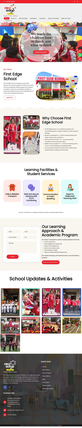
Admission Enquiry (48, 388)
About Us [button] (13, 18)
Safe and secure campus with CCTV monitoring (31, 197)
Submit (12, 257)
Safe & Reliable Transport (12, 195)
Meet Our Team (66, 18)
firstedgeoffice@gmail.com (15, 410)
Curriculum (42, 18)
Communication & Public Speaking (50, 196)
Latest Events (46, 385)
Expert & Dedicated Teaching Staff (69, 196)
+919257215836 (10, 1)
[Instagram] (9, 387)
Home (6, 18)
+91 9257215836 (11, 415)
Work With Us (46, 376)
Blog (43, 379)
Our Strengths (46, 373)
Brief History (46, 370)
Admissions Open (41, 60)
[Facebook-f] (5, 387)
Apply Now (9, 97)
